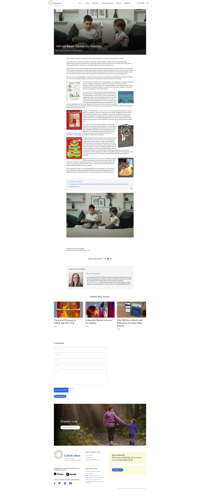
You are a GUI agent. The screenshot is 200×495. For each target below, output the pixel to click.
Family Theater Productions (92, 475)
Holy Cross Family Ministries (93, 471)
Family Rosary (89, 473)
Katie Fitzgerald (78, 51)
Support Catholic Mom (70, 427)
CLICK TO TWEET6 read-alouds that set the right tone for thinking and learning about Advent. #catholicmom (98, 184)
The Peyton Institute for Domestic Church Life (94, 482)
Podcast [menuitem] (87, 3)
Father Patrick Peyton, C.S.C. (93, 479)
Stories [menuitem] (80, 3)
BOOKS (59, 10)
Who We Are (89, 455)
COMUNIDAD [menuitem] (127, 3)
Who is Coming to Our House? (96, 158)
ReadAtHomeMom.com (93, 282)
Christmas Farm (87, 92)
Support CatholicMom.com (92, 460)
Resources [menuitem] (118, 3)
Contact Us (88, 457)
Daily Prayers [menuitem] (95, 3)
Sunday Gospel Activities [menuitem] (107, 3)
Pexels (88, 250)
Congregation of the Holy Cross (93, 477)
